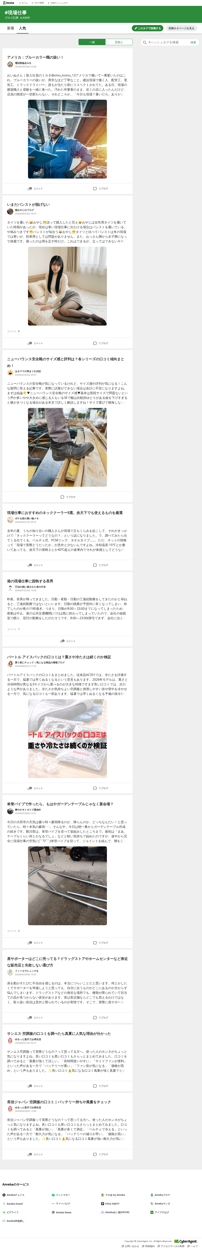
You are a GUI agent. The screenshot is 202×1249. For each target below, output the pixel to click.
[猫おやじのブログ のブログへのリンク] (10, 211)
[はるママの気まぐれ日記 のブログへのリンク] (10, 372)
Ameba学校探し (15, 1221)
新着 (10, 28)
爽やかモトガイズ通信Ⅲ (28, 809)
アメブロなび (162, 1212)
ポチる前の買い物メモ (27, 518)
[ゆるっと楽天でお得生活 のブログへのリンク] (10, 1041)
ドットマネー (63, 1195)
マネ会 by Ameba (115, 1195)
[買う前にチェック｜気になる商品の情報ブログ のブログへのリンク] (10, 664)
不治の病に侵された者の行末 (30, 586)
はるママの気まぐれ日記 (28, 371)
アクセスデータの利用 (172, 1246)
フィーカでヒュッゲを (27, 971)
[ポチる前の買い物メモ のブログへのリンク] (10, 520)
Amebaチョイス (15, 1195)
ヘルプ (194, 1246)
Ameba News (63, 1212)
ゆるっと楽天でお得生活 (28, 1039)
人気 (22, 28)
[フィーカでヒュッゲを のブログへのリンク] (10, 972)
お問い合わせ (132, 1246)
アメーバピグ (63, 1203)
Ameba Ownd (15, 1203)
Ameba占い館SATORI (117, 1212)
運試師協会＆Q (23, 63)
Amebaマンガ (162, 1203)
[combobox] (169, 42)
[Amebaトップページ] (8, 3)
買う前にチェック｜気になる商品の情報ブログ (40, 662)
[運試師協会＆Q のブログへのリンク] (10, 64)
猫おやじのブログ (24, 210)
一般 (92, 42)
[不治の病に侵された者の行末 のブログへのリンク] (10, 588)
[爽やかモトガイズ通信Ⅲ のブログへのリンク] (10, 811)
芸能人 (119, 42)
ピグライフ (13, 1212)
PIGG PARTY (112, 1203)
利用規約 (150, 1246)
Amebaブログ (162, 1195)
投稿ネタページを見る (181, 28)
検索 (193, 42)
